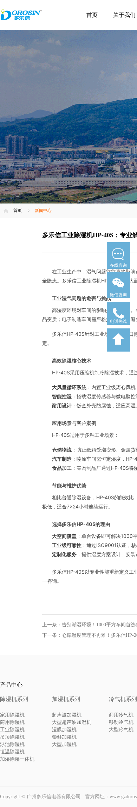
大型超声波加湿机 (71, 722)
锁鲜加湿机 (64, 737)
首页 (92, 15)
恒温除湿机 (12, 751)
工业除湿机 (12, 729)
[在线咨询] (118, 270)
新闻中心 (43, 210)
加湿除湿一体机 (17, 759)
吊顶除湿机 (12, 737)
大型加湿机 (64, 744)
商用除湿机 (12, 722)
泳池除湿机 (12, 744)
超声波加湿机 (66, 715)
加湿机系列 (66, 699)
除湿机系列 (14, 699)
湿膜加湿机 (64, 729)
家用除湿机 (12, 715)
